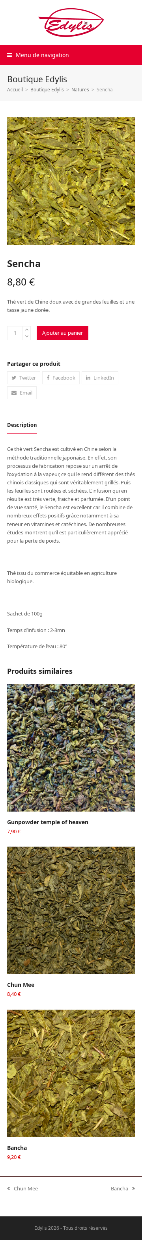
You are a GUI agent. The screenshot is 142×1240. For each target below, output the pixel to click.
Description (22, 424)
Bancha (119, 1189)
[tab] (22, 425)
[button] (38, 55)
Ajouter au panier (62, 332)
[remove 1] (26, 336)
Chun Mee (22, 1189)
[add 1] (26, 329)
